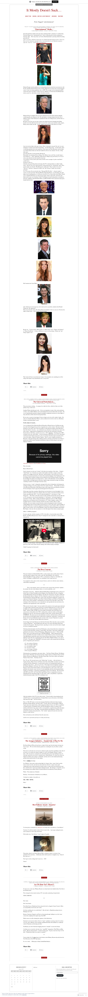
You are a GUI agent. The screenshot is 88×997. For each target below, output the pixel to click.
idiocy (30, 882)
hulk (61, 738)
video (53, 27)
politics (37, 882)
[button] (44, 53)
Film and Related (37, 403)
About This (28, 16)
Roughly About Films (45, 742)
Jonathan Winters (57, 399)
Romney (47, 882)
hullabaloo (61, 881)
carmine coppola (34, 399)
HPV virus (53, 26)
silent (57, 400)
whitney (57, 882)
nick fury (43, 739)
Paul (34, 882)
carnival (26, 881)
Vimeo (44, 463)
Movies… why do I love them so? (41, 16)
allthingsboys (40, 827)
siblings (62, 26)
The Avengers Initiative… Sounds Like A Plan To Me (44, 741)
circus (34, 881)
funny (51, 399)
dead (37, 881)
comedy (40, 399)
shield (51, 739)
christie (30, 881)
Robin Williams (52, 400)
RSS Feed (60, 16)
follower (50, 803)
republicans (42, 882)
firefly (51, 738)
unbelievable (43, 27)
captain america (33, 738)
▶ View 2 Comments (44, 798)
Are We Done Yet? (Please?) (44, 884)
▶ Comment (44, 394)
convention (37, 567)
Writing (56, 567)
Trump (38, 27)
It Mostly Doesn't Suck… (44, 10)
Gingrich (52, 881)
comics (32, 567)
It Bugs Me (36, 30)
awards (38, 803)
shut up (57, 26)
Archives (54, 16)
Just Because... (41, 30)
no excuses (46, 30)
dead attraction (34, 26)
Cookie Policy (24, 994)
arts (34, 403)
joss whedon (37, 739)
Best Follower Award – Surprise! (44, 804)
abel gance (26, 399)
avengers (26, 738)
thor (55, 739)
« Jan (12, 986)
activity (33, 30)
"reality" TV (27, 26)
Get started (55, 1)
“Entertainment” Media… (44, 29)
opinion (52, 567)
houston (56, 881)
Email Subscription (67, 967)
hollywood (56, 738)
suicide (35, 27)
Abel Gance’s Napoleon (28, 463)
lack (35, 400)
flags (47, 881)
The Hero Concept (44, 569)
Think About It (39, 570)
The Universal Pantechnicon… (44, 401)
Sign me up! (60, 975)
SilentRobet (38, 463)
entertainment (42, 26)
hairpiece (48, 26)
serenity (48, 739)
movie (48, 567)
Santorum (52, 882)
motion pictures (41, 400)
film (49, 738)
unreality (49, 27)
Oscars (47, 400)
